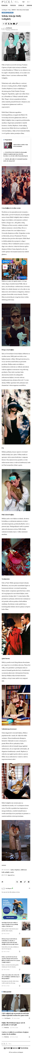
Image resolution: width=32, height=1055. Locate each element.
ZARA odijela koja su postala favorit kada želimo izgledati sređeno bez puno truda (15, 1014)
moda (12, 872)
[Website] (29, 888)
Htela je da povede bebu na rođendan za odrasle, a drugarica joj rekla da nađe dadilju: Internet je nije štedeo (10, 941)
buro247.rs (11, 875)
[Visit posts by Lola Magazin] (3, 29)
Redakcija (6, 1027)
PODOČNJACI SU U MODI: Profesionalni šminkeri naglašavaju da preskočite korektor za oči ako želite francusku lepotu (15, 154)
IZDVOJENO (10, 12)
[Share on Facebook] (6, 23)
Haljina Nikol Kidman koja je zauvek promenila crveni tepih (13, 1024)
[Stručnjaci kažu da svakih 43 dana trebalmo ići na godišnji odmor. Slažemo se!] (26, 926)
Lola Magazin (9, 28)
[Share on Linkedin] (11, 23)
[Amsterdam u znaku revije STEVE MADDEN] (7, 145)
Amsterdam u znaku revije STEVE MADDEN (20, 145)
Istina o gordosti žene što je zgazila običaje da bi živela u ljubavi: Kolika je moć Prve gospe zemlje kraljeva (11, 959)
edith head (23, 870)
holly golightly (6, 872)
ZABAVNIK (4, 12)
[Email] (14, 23)
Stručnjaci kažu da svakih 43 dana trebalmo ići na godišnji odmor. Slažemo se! (10, 924)
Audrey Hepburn (15, 870)
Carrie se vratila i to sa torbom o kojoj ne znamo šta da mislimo (15, 1033)
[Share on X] (8, 23)
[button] (3, 2)
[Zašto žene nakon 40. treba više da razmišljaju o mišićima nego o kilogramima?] (26, 978)
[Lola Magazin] (12, 2)
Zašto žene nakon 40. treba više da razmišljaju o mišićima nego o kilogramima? (11, 976)
